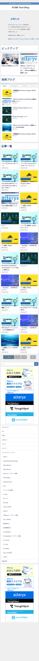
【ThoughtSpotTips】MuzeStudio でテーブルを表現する (29, 307)
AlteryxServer (7, 469)
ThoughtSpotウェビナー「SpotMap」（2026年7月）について (29, 245)
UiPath (5, 557)
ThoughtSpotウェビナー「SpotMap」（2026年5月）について (29, 327)
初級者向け (6, 523)
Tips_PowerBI (7, 506)
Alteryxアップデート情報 (10, 473)
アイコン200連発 (8, 490)
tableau (5, 511)
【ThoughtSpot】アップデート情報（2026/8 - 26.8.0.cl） (28, 205)
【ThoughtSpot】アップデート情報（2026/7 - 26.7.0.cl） (9, 245)
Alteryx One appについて (28, 263)
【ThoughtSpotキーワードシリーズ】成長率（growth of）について (28, 225)
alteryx (5, 456)
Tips (4, 486)
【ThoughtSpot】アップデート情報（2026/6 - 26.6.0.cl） (28, 287)
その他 (5, 494)
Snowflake (6, 548)
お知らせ (4, 439)
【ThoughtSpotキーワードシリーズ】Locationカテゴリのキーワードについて (28, 163)
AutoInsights (6, 477)
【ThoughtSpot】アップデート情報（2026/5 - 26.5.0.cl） (28, 347)
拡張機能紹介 (7, 527)
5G (3, 431)
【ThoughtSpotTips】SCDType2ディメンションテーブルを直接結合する (10, 327)
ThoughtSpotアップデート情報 (12, 536)
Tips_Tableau (7, 519)
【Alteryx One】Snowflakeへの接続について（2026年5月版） (10, 347)
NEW (3, 435)
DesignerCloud (7, 481)
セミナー (4, 448)
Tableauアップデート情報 (10, 515)
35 (33, 357)
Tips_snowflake (7, 552)
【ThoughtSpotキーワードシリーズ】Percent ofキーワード (10, 163)
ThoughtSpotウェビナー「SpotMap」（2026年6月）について (10, 287)
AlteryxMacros (7, 465)
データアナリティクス (8, 452)
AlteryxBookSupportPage (10, 461)
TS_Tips (5, 544)
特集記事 (4, 561)
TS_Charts (6, 540)
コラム (4, 444)
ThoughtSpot (7, 532)
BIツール (5, 498)
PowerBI (5, 502)
